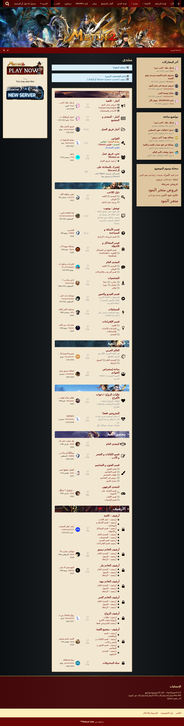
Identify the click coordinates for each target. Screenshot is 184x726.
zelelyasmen (168, 89)
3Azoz (71, 249)
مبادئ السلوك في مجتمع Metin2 (60, 140)
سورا (105, 285)
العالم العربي (112, 350)
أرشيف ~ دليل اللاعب (107, 519)
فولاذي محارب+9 (67, 551)
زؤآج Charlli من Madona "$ (62, 615)
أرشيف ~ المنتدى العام (107, 534)
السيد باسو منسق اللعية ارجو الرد (60, 638)
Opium (170, 698)
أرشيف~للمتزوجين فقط (106, 623)
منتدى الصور (111, 481)
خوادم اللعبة (116, 343)
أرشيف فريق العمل (108, 161)
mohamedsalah (67, 299)
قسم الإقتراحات (110, 321)
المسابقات (113, 309)
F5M (72, 157)
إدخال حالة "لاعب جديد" (163, 68)
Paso (172, 71)
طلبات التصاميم (109, 475)
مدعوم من (92, 721)
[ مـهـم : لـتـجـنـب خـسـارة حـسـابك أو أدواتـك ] (106, 79)
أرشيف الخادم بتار (109, 565)
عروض (159, 179)
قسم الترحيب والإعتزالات (105, 272)
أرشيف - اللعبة (111, 515)
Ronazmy (170, 81)
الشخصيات (113, 278)
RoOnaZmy (69, 143)
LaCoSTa (70, 197)
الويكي (113, 199)
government (69, 663)
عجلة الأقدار (167, 180)
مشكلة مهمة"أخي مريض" (162, 137)
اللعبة (121, 185)
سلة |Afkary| (69, 660)
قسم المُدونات (110, 500)
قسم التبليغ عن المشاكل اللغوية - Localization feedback (106, 253)
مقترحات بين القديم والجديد (62, 325)
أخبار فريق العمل (110, 129)
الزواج (120, 387)
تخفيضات (159, 175)
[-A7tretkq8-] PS (68, 267)
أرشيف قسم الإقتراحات (106, 543)
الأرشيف (119, 509)
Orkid (72, 444)
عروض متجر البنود (163, 189)
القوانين (115, 138)
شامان (113, 285)
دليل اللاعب (113, 192)
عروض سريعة (169, 184)
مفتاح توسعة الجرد (166, 93)
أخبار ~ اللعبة (112, 100)
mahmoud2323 (68, 529)
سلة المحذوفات (111, 663)
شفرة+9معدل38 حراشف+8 (62, 353)
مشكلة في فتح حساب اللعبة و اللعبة (158, 145)
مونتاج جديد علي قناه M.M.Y (62, 295)
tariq (72, 642)
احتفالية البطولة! (119, 67)
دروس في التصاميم (108, 478)
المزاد (167, 175)
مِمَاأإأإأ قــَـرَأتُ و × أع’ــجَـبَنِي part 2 (59, 453)
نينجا (105, 282)
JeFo (72, 154)
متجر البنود (169, 200)
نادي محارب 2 (68, 280)
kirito (72, 473)
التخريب (70, 230)
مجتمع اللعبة (116, 434)
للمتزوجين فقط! (110, 413)
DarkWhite (70, 374)
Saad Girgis (69, 283)
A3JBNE (71, 233)
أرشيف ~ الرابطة (109, 559)
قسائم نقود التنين (154, 195)
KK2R (72, 554)
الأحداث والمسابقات (108, 110)
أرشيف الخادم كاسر (108, 597)
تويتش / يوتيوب (111, 208)
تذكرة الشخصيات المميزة (115, 76)
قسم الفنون (111, 469)
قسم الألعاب (111, 496)
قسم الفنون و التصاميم (107, 465)
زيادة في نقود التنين (147, 175)
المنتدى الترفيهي (110, 486)
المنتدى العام (112, 262)
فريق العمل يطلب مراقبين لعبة (61, 126)
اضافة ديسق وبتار (66, 371)
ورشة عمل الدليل (109, 202)
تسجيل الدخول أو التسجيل (25, 3)
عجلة (175, 179)
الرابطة (113, 363)
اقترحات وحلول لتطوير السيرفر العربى (57, 264)
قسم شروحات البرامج (107, 236)
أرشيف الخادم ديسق (108, 549)
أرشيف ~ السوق (109, 556)
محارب (113, 282)
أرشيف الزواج (112, 613)
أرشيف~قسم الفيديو (107, 540)
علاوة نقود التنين (169, 195)
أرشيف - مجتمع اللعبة (107, 629)
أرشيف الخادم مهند (109, 581)
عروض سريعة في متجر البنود (161, 86)
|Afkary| (71, 570)
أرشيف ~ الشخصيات (107, 537)
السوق (99, 360)
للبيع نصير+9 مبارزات (65, 567)
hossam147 (69, 357)
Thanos (71, 328)
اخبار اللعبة (174, 175)
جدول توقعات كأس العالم (163, 152)
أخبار (121, 94)
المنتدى (113, 196)
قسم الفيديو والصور (108, 294)
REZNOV (70, 416)
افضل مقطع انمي (66, 469)
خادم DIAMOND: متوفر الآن (161, 100)
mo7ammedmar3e (66, 216)
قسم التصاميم (110, 471)
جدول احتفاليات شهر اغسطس (161, 130)
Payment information (107, 107)
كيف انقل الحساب (66, 526)
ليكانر (114, 288)
